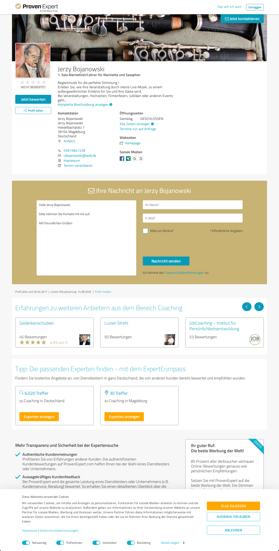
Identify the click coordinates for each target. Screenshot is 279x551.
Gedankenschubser (36, 323)
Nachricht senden (166, 261)
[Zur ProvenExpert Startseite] (36, 8)
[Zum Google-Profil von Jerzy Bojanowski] (135, 160)
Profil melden (103, 292)
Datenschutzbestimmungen (59, 531)
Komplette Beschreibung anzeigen (83, 104)
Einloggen (254, 7)
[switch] (60, 543)
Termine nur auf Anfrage (138, 128)
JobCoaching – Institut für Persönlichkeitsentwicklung (214, 326)
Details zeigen (170, 543)
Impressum (30, 531)
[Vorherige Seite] (247, 306)
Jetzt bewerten (33, 99)
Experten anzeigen (39, 416)
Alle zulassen (233, 505)
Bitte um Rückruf (161, 230)
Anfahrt (69, 141)
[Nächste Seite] (259, 306)
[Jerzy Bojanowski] (33, 60)
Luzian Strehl (116, 323)
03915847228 (74, 150)
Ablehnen (233, 530)
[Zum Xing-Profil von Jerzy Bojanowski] (129, 160)
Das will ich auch (230, 6)
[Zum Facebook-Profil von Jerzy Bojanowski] (123, 160)
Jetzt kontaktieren (244, 18)
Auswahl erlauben (233, 516)
